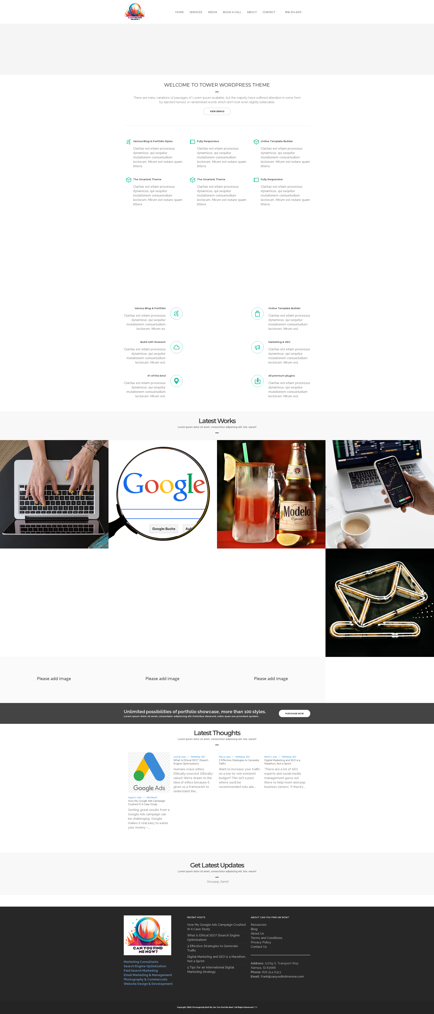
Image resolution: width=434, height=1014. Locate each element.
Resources (259, 924)
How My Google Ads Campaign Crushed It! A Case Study (216, 927)
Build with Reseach (153, 342)
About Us (257, 933)
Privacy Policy (261, 942)
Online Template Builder (277, 141)
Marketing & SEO (279, 342)
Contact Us (259, 946)
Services (196, 12)
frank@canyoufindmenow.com (282, 976)
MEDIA (212, 12)
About (252, 12)
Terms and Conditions (266, 938)
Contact (269, 12)
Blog (254, 929)
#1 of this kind (156, 375)
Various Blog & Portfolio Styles (153, 141)
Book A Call (232, 12)
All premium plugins (281, 375)
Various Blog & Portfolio (150, 308)
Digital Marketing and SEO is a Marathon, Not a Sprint (216, 959)
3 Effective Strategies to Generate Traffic (212, 948)
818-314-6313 (293, 12)
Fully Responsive (208, 141)
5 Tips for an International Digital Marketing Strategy (210, 970)
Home (179, 12)
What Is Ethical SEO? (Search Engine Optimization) (213, 937)
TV (256, 1007)
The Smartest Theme (147, 179)
